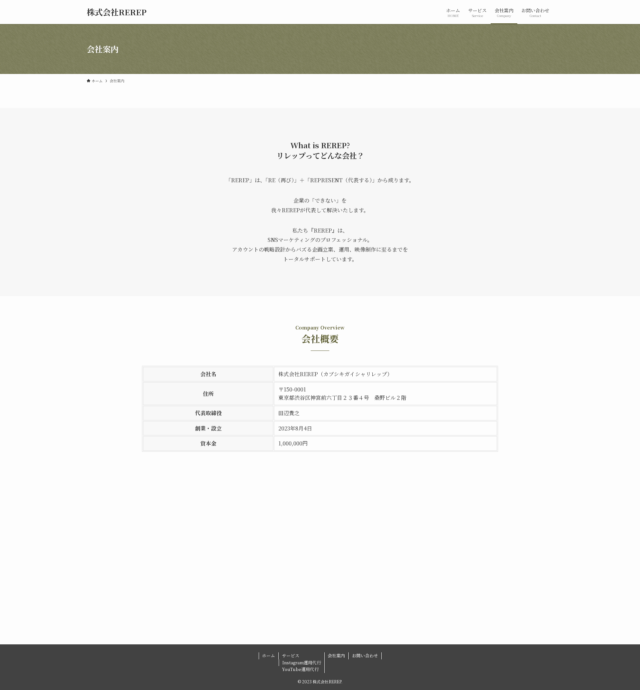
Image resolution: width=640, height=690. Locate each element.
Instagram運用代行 (301, 662)
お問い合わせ (365, 655)
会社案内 (336, 655)
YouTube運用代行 (300, 669)
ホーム (268, 655)
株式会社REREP (117, 12)
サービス (290, 655)
